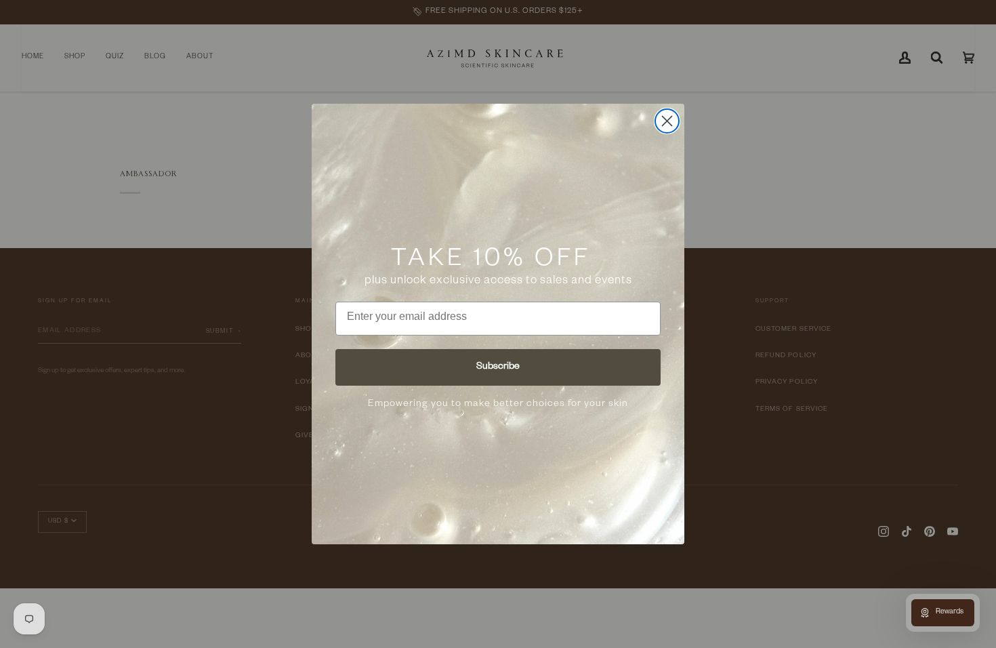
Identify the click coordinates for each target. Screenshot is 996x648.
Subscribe (498, 367)
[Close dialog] (667, 121)
